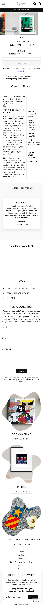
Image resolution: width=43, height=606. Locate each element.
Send (21, 371)
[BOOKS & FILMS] (21, 411)
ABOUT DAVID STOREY (31, 155)
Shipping (12, 53)
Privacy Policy (17, 380)
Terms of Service (32, 380)
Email (5, 338)
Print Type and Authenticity (21, 562)
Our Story (21, 555)
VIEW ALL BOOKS (21, 439)
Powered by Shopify (21, 604)
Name (4, 327)
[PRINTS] (21, 464)
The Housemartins (21, 41)
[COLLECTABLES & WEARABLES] (21, 516)
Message (6, 349)
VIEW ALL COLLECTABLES (22, 544)
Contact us (21, 558)
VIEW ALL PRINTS (21, 491)
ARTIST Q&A (33, 162)
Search (21, 551)
